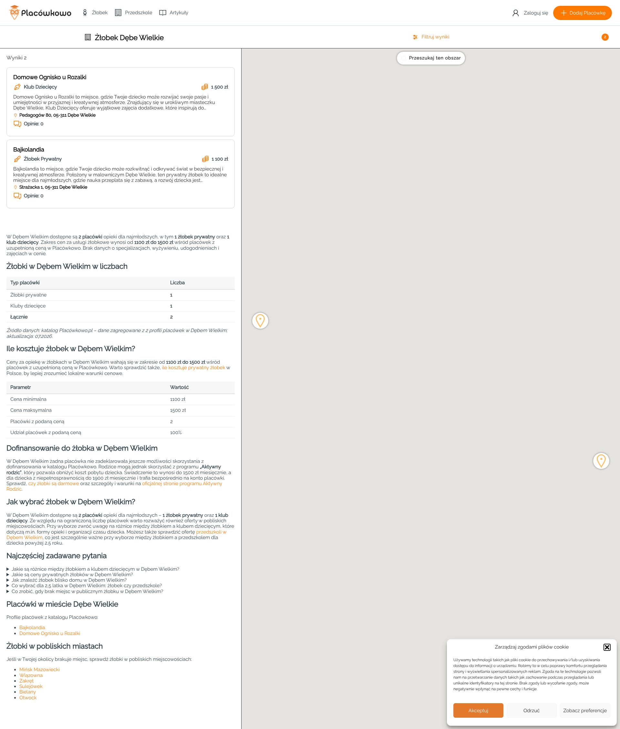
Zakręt (26, 681)
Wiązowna (31, 675)
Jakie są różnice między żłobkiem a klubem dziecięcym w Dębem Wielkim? (95, 569)
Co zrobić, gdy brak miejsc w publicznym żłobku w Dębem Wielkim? (87, 591)
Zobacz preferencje (585, 710)
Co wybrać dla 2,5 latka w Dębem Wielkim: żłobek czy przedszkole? (87, 585)
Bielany (27, 692)
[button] (607, 647)
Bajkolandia (28, 149)
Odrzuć (531, 710)
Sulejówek (31, 686)
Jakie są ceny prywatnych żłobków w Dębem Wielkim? (72, 575)
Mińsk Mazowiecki (39, 669)
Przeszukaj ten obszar (435, 58)
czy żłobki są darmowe (53, 483)
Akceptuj (478, 710)
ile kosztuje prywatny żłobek (193, 367)
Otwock (27, 698)
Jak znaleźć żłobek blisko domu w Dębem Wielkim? (69, 580)
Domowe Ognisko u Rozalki (49, 77)
